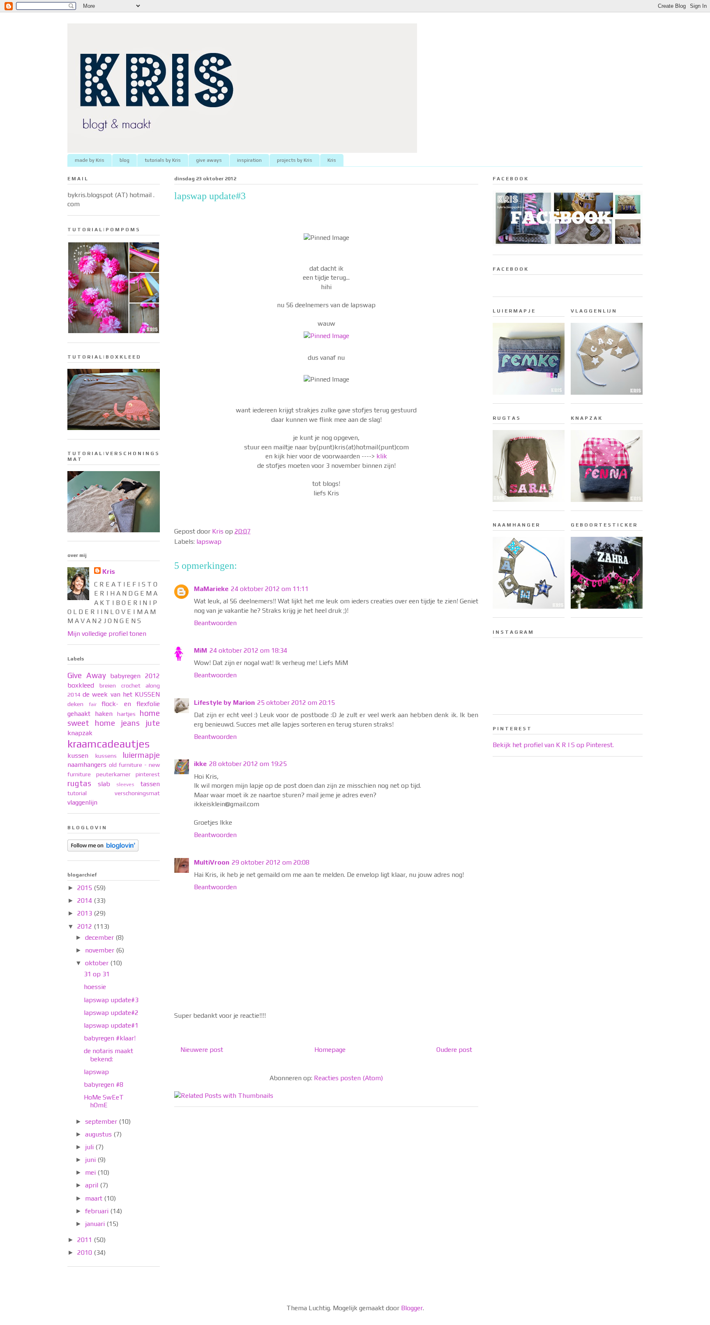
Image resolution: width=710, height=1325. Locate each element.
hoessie (95, 987)
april (92, 1185)
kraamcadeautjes (108, 744)
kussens (106, 755)
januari (95, 1224)
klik (381, 456)
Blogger (412, 1308)
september (102, 1121)
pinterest (148, 774)
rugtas (79, 783)
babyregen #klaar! (110, 1038)
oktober (97, 963)
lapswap (208, 541)
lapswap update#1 (111, 1025)
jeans (130, 722)
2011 (85, 1240)
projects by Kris (294, 160)
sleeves (125, 784)
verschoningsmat (137, 793)
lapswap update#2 (111, 1013)
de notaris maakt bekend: (108, 1055)
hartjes (126, 714)
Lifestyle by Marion (224, 702)
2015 (85, 888)
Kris (331, 160)
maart (94, 1198)
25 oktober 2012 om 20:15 (296, 702)
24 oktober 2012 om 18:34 (248, 650)
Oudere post (454, 1050)
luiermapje (141, 754)
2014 (85, 900)
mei (91, 1172)
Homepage (330, 1050)
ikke (200, 764)
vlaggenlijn (82, 802)
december (100, 937)
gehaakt (78, 714)
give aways (209, 160)
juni (91, 1160)
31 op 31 (97, 974)
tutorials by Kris (163, 160)
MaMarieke (211, 589)
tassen (150, 784)
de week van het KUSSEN (121, 694)
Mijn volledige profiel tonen (106, 633)
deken (75, 704)
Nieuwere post (201, 1050)
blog (124, 160)
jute (152, 722)
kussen (77, 755)
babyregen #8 (103, 1084)
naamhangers (86, 764)
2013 (85, 913)
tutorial (77, 793)
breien (107, 685)
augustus (99, 1134)
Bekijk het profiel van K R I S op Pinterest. (553, 745)
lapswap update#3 (111, 1000)
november (100, 950)
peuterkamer (113, 774)
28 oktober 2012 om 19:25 (248, 764)
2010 (85, 1252)
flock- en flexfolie (130, 704)
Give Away (86, 675)
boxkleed (80, 685)
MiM (200, 650)
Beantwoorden (215, 623)
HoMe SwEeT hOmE (104, 1101)
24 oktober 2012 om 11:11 (270, 589)
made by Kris (89, 160)
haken (104, 714)
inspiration (249, 160)
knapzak (79, 733)
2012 (85, 926)
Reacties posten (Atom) (348, 1078)
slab (104, 784)
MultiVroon (211, 862)
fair (93, 704)
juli (90, 1147)
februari (97, 1211)
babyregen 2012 (135, 676)
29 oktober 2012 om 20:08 (270, 862)
